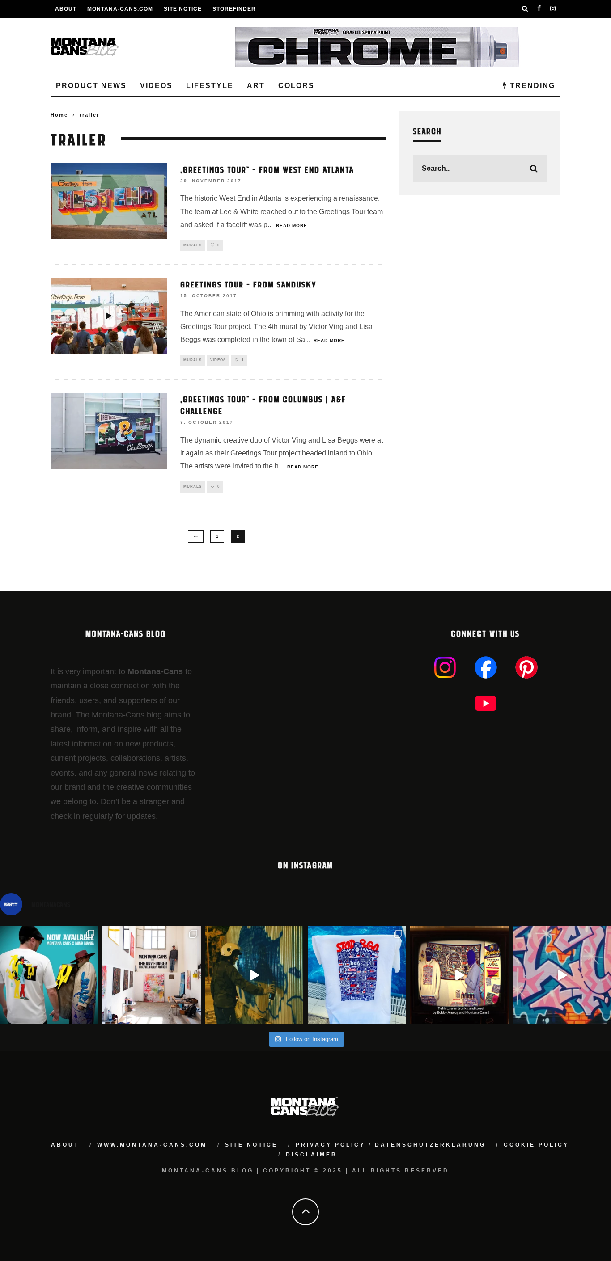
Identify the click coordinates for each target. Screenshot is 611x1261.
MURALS (192, 245)
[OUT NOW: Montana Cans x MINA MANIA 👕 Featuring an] (49, 975)
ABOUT (65, 9)
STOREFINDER (234, 9)
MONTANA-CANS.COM (120, 9)
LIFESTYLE (209, 85)
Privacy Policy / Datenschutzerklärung (391, 1145)
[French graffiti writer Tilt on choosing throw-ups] (254, 975)
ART (256, 85)
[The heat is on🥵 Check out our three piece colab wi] (357, 975)
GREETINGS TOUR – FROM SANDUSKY (248, 283)
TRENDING (531, 85)
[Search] (525, 9)
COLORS (296, 85)
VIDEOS (156, 85)
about (65, 1145)
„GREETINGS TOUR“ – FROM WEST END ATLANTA (267, 169)
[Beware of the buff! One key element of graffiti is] (151, 975)
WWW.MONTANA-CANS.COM (152, 1145)
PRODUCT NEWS (91, 85)
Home (59, 115)
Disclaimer (311, 1154)
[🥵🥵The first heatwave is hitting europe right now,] (459, 975)
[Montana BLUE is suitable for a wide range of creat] (562, 975)
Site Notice (183, 9)
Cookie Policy (536, 1145)
